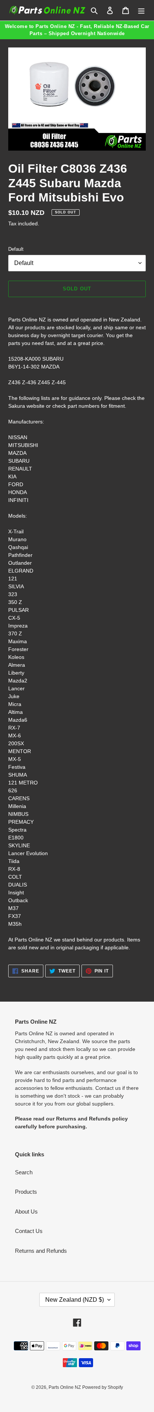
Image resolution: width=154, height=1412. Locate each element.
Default (16, 249)
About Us (26, 1211)
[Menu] (141, 10)
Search (24, 1172)
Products (26, 1192)
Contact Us (29, 1231)
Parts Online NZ (65, 1387)
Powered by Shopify (102, 1387)
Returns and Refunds (41, 1251)
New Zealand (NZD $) (74, 1300)
